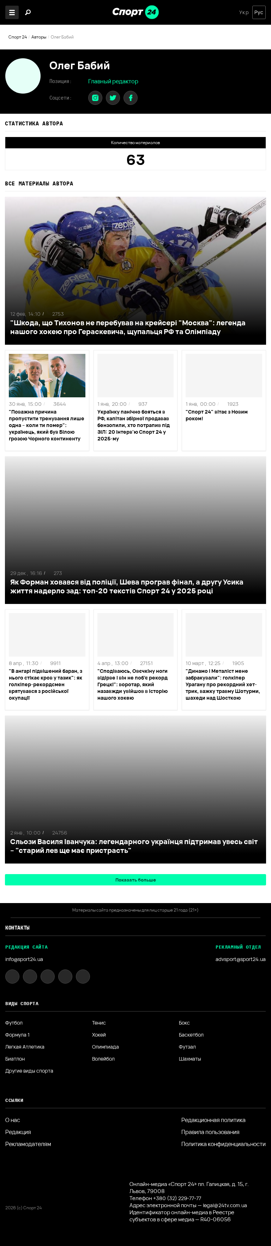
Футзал (187, 1046)
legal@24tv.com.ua (225, 1205)
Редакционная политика (213, 1120)
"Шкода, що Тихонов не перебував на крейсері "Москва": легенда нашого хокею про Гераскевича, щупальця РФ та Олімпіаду (128, 327)
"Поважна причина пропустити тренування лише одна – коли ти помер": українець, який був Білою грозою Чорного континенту (46, 425)
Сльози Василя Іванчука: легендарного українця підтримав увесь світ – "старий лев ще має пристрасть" (134, 846)
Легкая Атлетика (24, 1046)
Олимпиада (105, 1046)
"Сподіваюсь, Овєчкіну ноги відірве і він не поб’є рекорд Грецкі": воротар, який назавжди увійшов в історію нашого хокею (132, 684)
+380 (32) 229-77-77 (177, 1198)
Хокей (99, 1034)
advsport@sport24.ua (241, 959)
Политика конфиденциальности (223, 1144)
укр (244, 12)
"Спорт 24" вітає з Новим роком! (217, 415)
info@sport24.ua (24, 959)
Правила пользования (210, 1132)
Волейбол (103, 1058)
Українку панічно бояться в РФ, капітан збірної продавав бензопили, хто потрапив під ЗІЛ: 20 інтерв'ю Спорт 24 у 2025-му (133, 425)
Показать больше (135, 880)
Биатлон (15, 1058)
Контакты (17, 928)
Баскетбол (191, 1034)
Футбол (14, 1022)
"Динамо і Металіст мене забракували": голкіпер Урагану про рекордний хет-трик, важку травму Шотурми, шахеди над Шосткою (223, 684)
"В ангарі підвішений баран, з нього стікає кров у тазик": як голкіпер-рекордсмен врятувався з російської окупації (45, 684)
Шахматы (190, 1058)
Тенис (99, 1022)
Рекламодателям (28, 1144)
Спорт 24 (17, 37)
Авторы (38, 37)
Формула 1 (17, 1034)
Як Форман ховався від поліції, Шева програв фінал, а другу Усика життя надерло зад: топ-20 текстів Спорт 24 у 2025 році (126, 586)
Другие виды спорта (29, 1070)
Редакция (18, 1132)
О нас (12, 1120)
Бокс (184, 1022)
